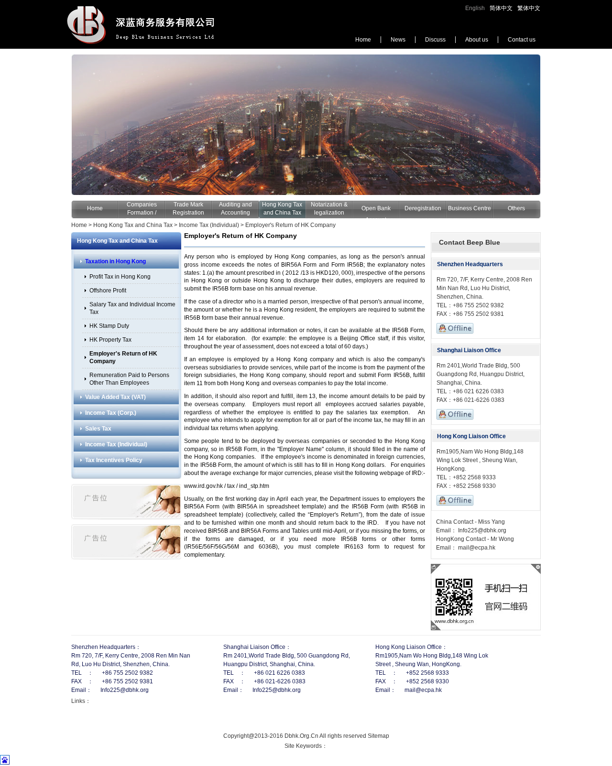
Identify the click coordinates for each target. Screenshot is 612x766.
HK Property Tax (110, 339)
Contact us (522, 39)
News (398, 39)
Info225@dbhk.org (481, 530)
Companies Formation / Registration (141, 212)
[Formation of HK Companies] (306, 124)
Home (363, 39)
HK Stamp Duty (109, 326)
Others (516, 208)
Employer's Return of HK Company (290, 225)
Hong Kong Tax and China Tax (133, 225)
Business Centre (469, 208)
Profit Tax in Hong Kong (120, 276)
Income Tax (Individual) (209, 225)
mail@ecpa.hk (476, 547)
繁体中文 (528, 8)
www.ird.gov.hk (203, 486)
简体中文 (501, 8)
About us (476, 39)
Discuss (435, 39)
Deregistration (422, 208)
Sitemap (378, 736)
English (475, 8)
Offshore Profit (107, 290)
